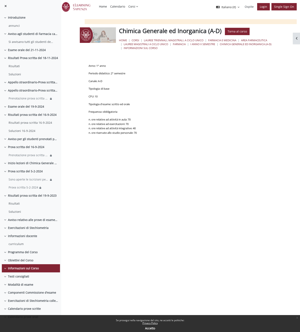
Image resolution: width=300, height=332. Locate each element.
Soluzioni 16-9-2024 (22, 131)
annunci (14, 26)
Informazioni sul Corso (23, 268)
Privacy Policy (150, 323)
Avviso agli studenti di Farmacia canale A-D (33, 34)
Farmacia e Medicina (222, 40)
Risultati (14, 66)
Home (123, 40)
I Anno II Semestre (202, 44)
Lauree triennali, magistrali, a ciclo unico (173, 40)
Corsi (135, 40)
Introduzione (17, 17)
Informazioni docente (22, 236)
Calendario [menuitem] (117, 6)
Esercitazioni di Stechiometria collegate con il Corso (33, 301)
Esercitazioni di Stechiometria (28, 228)
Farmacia (179, 44)
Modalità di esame (20, 284)
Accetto (150, 328)
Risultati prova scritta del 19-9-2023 (32, 195)
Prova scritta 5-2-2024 (23, 187)
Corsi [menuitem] (131, 6)
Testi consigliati (18, 276)
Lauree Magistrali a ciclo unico (146, 44)
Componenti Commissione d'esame (32, 292)
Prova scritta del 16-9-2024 (26, 147)
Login (263, 7)
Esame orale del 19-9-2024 (26, 106)
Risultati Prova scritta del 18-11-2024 (33, 58)
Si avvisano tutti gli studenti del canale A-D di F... (31, 42)
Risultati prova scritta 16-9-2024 (30, 123)
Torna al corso (237, 31)
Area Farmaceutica (254, 40)
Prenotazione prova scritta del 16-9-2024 (29, 155)
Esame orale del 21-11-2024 (27, 50)
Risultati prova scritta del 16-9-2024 (32, 115)
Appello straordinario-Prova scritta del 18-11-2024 (33, 82)
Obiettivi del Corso (20, 260)
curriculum (16, 244)
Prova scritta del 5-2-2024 (25, 171)
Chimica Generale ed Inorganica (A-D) (245, 44)
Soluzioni (15, 74)
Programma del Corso (23, 252)
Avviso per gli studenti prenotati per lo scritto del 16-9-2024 (33, 139)
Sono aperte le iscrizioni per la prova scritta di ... (29, 179)
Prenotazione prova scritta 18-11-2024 (29, 98)
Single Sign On (284, 7)
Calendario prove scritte (24, 309)
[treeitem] (30, 21)
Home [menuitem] (103, 6)
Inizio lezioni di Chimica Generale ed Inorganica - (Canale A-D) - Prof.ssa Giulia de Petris (33, 163)
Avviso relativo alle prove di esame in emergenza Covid (33, 220)
